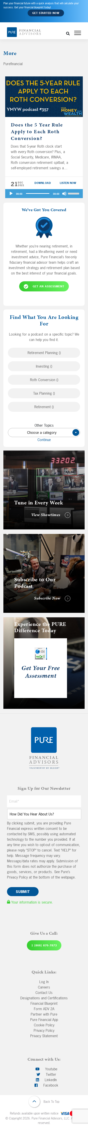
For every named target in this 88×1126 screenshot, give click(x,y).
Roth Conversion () (44, 379)
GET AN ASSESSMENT (48, 286)
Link (6, 453)
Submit (23, 891)
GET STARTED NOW (45, 13)
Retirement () (44, 406)
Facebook (50, 1085)
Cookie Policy (44, 1025)
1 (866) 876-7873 (44, 945)
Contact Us (44, 992)
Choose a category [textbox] (51, 432)
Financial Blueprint (44, 1003)
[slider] (74, 193)
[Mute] (64, 193)
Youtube (50, 1068)
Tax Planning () (44, 393)
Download (43, 183)
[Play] (11, 193)
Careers (44, 987)
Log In (44, 981)
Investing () (44, 366)
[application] (44, 193)
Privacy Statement (44, 1035)
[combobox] (44, 432)
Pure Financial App (44, 1019)
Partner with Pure (44, 1014)
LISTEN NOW (68, 183)
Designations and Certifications (44, 998)
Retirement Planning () (44, 352)
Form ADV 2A (44, 1008)
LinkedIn (50, 1079)
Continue (44, 439)
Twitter (50, 1074)
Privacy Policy (44, 1030)
